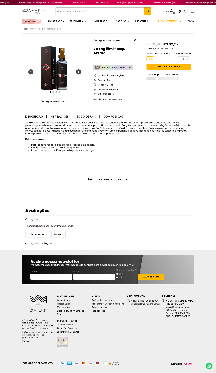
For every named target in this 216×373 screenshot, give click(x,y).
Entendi (193, 360)
